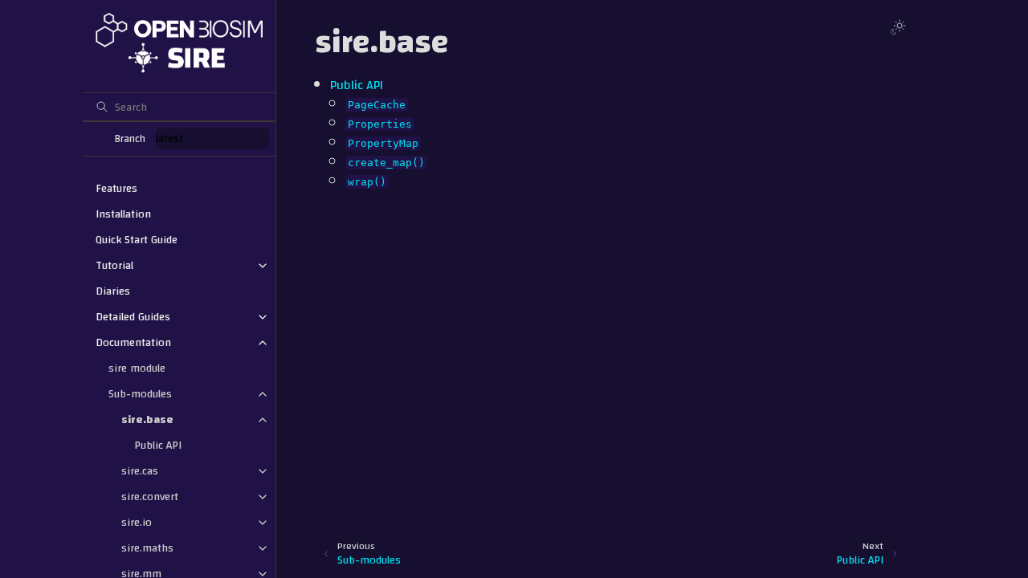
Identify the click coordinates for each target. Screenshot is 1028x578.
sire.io (136, 522)
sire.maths (147, 548)
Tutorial (114, 265)
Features (116, 188)
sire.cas (139, 471)
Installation (123, 214)
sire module (136, 368)
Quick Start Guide (136, 240)
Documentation (133, 342)
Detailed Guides (133, 317)
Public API (158, 445)
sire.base (147, 419)
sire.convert (149, 496)
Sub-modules (140, 394)
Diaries (113, 291)
